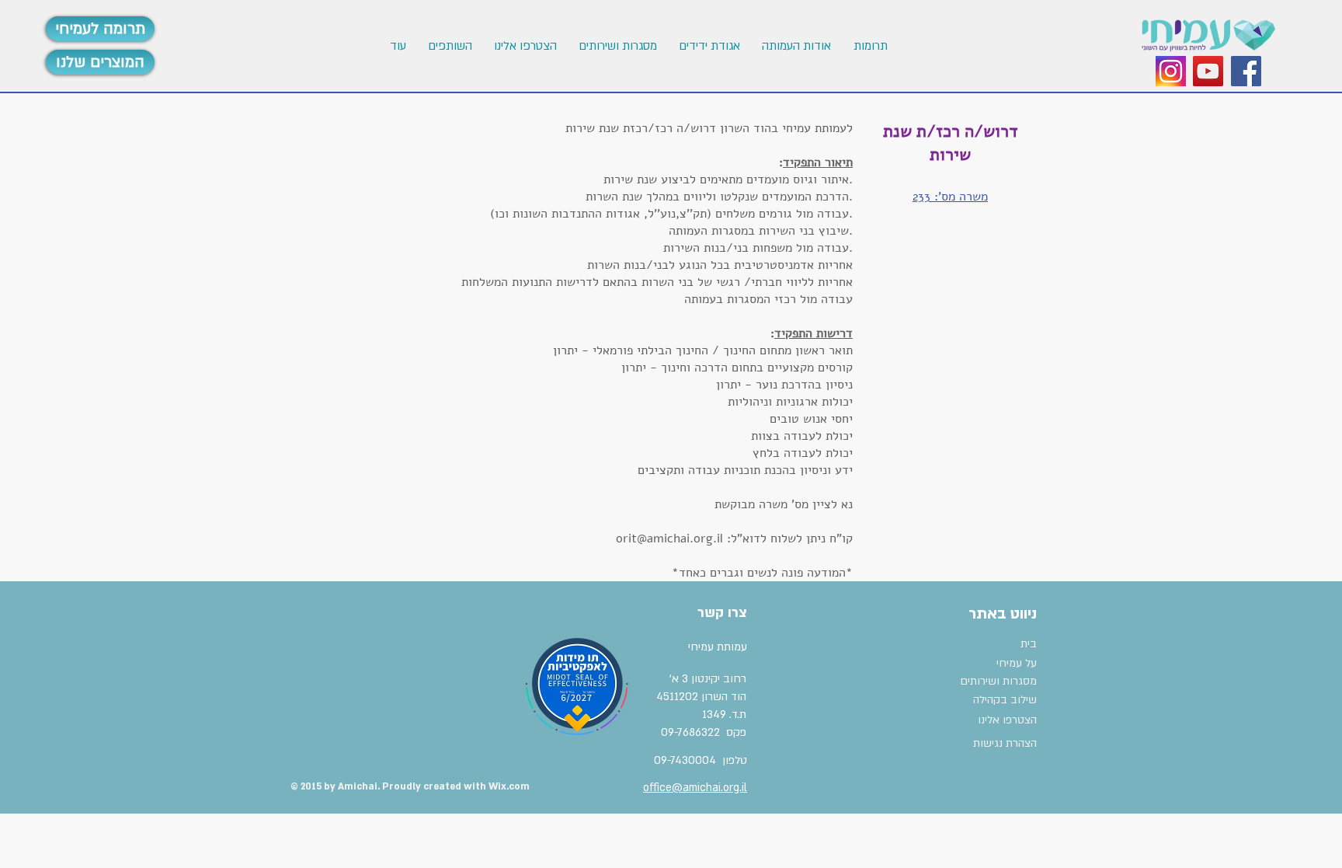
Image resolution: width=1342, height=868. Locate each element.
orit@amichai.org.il (669, 538)
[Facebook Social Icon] (1246, 71)
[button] (524, 46)
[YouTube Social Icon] (1208, 71)
